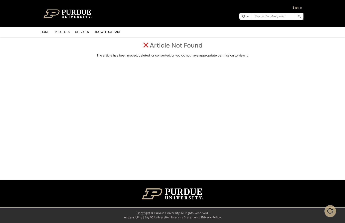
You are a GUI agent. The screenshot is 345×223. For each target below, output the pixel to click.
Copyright (143, 213)
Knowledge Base (107, 32)
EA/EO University (157, 217)
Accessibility (133, 217)
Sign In (297, 8)
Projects (62, 32)
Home (45, 32)
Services (82, 32)
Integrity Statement (185, 217)
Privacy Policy (211, 217)
